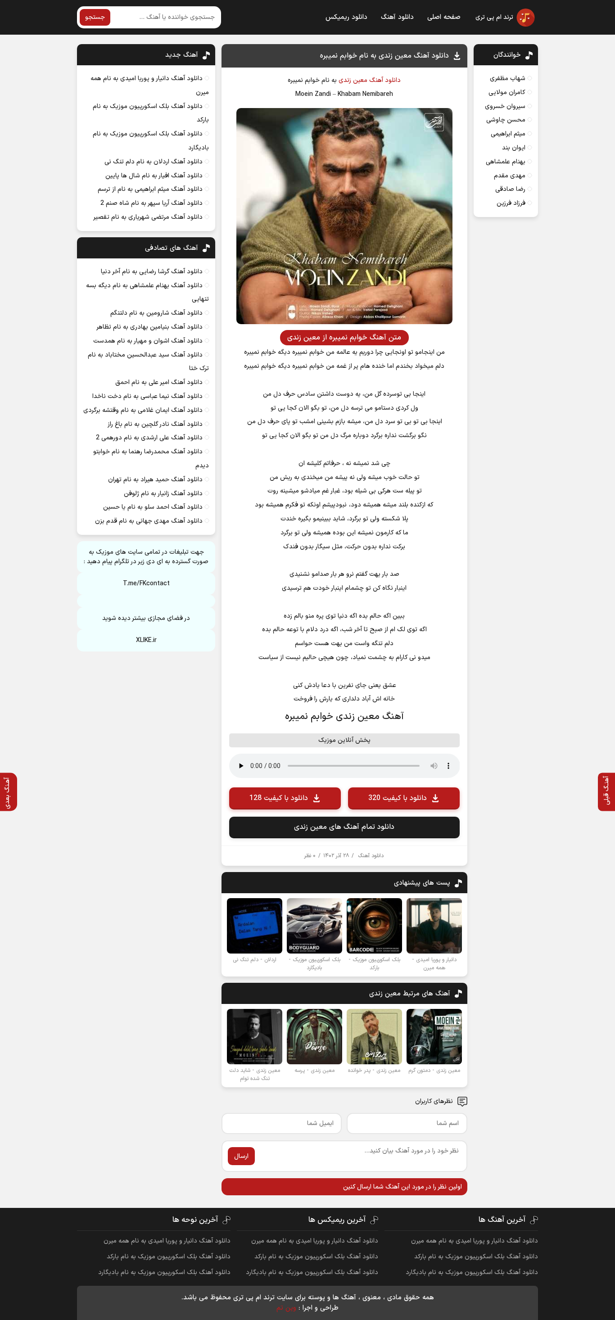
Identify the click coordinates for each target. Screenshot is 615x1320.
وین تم (286, 1308)
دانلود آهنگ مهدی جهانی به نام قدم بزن (149, 521)
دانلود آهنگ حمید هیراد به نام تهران (155, 479)
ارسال (241, 1156)
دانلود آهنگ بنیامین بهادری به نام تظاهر (149, 327)
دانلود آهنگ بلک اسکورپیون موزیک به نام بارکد (476, 1256)
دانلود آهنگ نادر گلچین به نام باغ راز (155, 424)
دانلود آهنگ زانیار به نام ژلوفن (163, 493)
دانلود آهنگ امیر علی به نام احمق (159, 382)
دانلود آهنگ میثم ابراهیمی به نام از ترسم (150, 189)
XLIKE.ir (146, 640)
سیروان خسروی (505, 106)
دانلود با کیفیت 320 (397, 798)
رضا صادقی (510, 189)
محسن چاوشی (505, 120)
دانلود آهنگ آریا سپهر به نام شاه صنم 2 (151, 203)
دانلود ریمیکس (346, 17)
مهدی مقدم (509, 176)
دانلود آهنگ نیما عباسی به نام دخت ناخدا (147, 396)
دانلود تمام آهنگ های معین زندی (344, 827)
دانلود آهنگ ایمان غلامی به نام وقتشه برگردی (143, 410)
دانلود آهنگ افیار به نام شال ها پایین (154, 176)
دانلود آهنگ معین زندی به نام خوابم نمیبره (384, 55)
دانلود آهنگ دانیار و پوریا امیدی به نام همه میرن (474, 1241)
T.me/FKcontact (146, 583)
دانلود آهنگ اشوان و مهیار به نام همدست (148, 341)
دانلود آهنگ (397, 17)
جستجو (95, 17)
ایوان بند (513, 148)
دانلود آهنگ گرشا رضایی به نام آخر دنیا (152, 271)
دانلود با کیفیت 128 (278, 798)
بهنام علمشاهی (505, 162)
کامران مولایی (506, 92)
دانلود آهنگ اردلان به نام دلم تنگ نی (153, 162)
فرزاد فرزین (511, 203)
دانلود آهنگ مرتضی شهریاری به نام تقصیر (148, 217)
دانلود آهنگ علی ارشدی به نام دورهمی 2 (149, 438)
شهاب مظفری (507, 78)
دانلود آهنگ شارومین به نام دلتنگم (156, 313)
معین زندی (353, 80)
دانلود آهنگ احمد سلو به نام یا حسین (153, 507)
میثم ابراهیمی (508, 134)
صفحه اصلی (444, 17)
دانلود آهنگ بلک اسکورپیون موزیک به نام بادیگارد (472, 1272)
